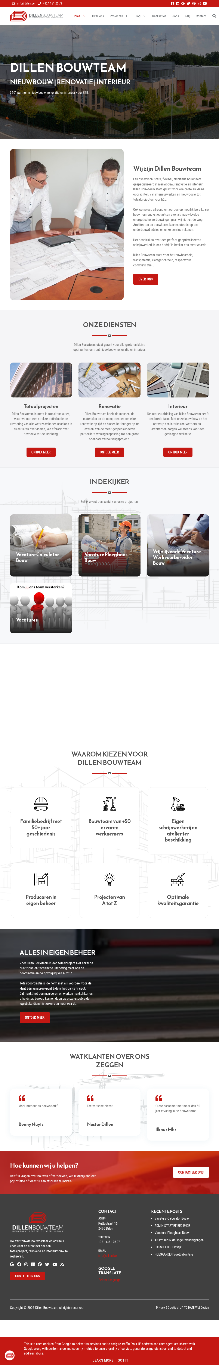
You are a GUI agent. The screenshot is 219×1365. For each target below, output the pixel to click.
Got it (123, 1360)
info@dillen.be (107, 1256)
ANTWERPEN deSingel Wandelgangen (179, 1240)
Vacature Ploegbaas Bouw (172, 1233)
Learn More (103, 1360)
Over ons (146, 279)
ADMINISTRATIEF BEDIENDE (172, 1226)
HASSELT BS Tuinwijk (168, 1247)
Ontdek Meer (35, 1018)
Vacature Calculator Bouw (172, 1218)
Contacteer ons (191, 1172)
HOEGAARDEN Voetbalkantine (174, 1254)
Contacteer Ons (27, 1276)
